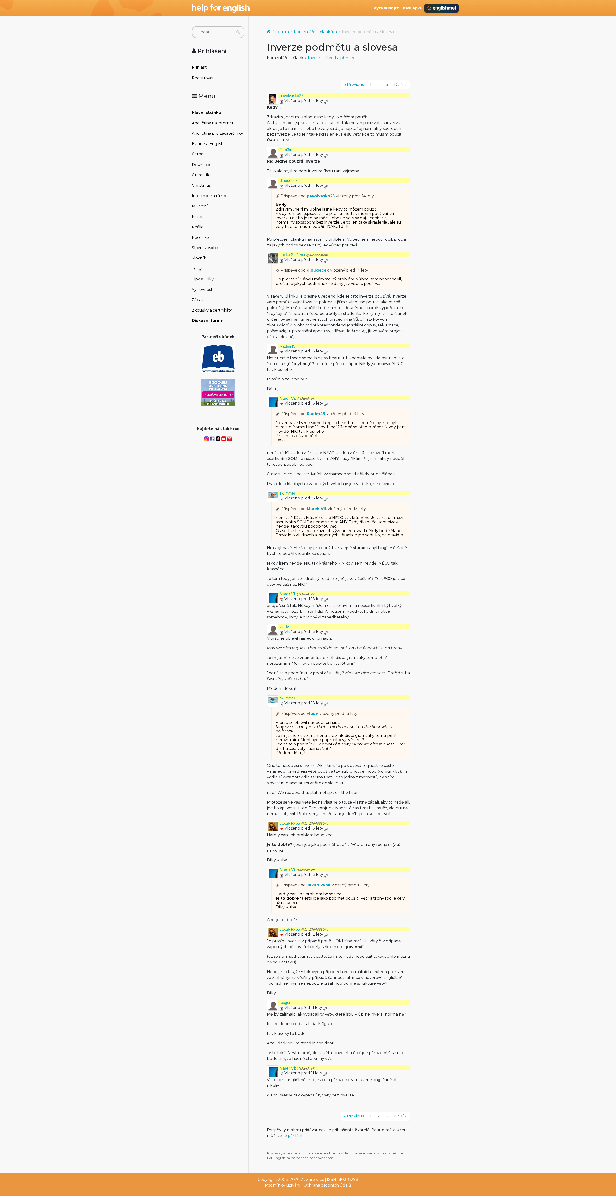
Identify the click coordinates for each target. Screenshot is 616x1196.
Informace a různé (209, 195)
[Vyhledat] (238, 32)
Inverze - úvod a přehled (332, 57)
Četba (197, 154)
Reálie (198, 227)
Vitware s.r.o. (312, 1179)
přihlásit (295, 1135)
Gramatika (202, 175)
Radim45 (287, 346)
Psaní (197, 216)
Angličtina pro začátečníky (217, 133)
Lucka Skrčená (304, 255)
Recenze (200, 237)
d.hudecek (288, 181)
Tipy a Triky (203, 279)
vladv (284, 627)
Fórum (282, 31)
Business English (208, 143)
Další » (400, 84)
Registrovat (203, 78)
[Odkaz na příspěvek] (278, 196)
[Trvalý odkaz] (326, 100)
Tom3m (286, 150)
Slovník (199, 258)
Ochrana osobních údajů (327, 1185)
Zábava (199, 300)
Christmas (201, 185)
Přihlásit (199, 67)
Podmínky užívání (282, 1185)
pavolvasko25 (291, 96)
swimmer (287, 493)
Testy (197, 268)
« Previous (354, 84)
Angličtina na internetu (214, 123)
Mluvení (200, 206)
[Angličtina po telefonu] (218, 392)
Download (202, 164)
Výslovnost (202, 289)
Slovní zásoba (205, 248)
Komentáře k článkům (315, 31)
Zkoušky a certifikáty (212, 310)
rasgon (285, 1003)
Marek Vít (297, 398)
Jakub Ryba (304, 823)
